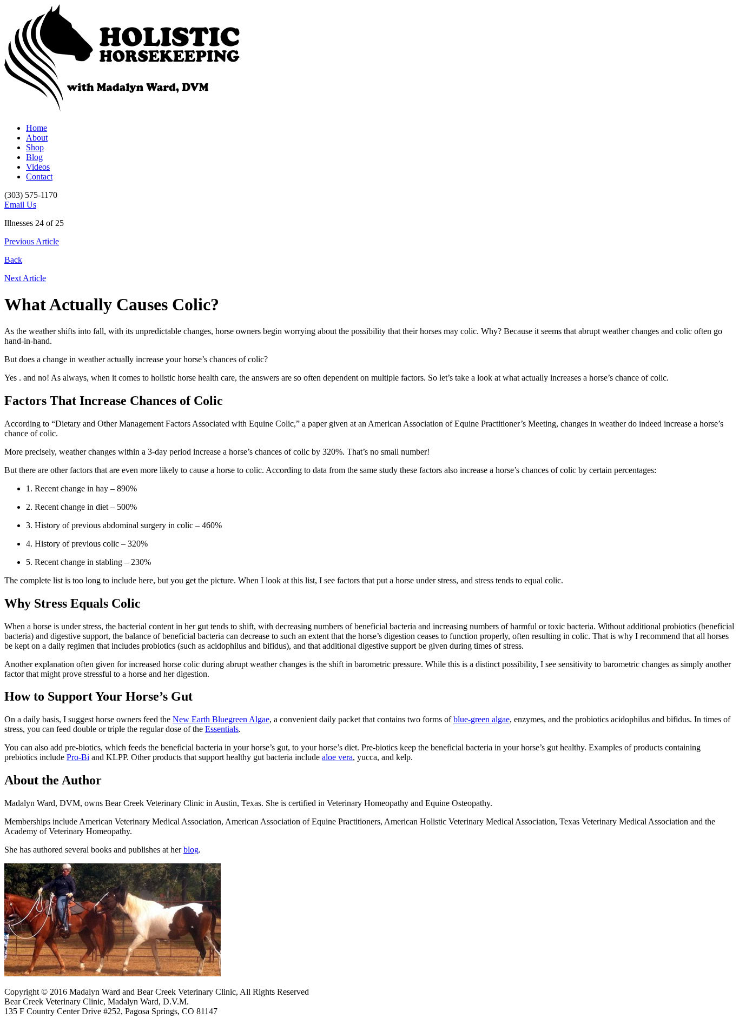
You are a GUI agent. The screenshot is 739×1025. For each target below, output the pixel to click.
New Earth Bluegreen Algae (221, 719)
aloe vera (337, 757)
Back (13, 259)
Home (36, 127)
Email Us (20, 204)
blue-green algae (481, 719)
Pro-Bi (78, 757)
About (37, 137)
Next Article (25, 278)
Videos (38, 166)
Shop (35, 147)
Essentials (222, 729)
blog (191, 849)
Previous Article (31, 241)
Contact (39, 176)
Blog (34, 157)
